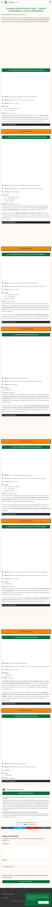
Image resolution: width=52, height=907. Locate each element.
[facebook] (7, 828)
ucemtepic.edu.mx (12, 113)
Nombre (5, 860)
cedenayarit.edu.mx (12, 493)
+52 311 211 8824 (14, 669)
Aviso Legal (5, 897)
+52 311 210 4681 (14, 103)
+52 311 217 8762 (14, 191)
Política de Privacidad (7, 894)
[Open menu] (2, 2)
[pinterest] (32, 828)
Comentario (6, 843)
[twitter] (20, 828)
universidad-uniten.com (13, 204)
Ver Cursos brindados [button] (10, 781)
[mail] (44, 828)
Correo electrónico (8, 866)
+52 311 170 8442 (14, 578)
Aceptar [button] (43, 902)
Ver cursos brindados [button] (9, 124)
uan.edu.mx (10, 678)
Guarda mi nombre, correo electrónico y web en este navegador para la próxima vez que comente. (25, 876)
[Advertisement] (11, 45)
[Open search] (50, 2)
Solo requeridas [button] (32, 902)
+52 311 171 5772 (14, 481)
